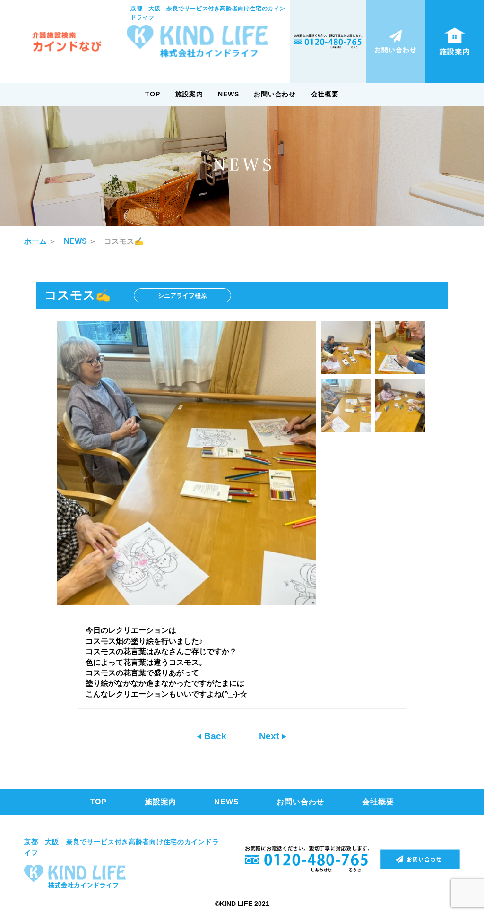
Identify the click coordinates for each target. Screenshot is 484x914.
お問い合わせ (274, 94)
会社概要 (325, 94)
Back (214, 736)
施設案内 (189, 94)
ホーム (35, 241)
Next (270, 736)
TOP (152, 94)
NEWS (228, 94)
